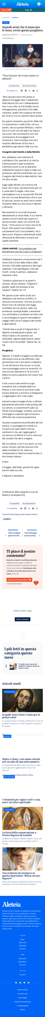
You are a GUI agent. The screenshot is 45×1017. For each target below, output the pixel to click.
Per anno (23, 975)
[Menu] (8, 4)
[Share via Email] (33, 91)
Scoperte (22, 949)
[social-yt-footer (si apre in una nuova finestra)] (16, 983)
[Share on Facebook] (22, 91)
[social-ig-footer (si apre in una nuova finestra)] (29, 983)
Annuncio (22, 965)
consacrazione (9, 810)
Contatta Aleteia (22, 1006)
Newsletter (22, 959)
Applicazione (22, 962)
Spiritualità (5, 17)
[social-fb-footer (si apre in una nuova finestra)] (20, 983)
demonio (7, 736)
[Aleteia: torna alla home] (22, 4)
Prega (27, 10)
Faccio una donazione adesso (18, 580)
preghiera (15, 17)
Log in (30, 611)
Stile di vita (22, 943)
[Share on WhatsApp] (37, 91)
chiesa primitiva (9, 692)
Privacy (22, 1010)
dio (5, 850)
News (22, 939)
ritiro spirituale (9, 777)
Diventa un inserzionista (23, 1002)
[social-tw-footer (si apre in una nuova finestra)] (25, 983)
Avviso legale (22, 998)
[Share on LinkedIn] (26, 91)
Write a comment (22, 619)
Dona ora (5, 10)
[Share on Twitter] (29, 91)
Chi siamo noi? (22, 994)
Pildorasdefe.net (26, 35)
